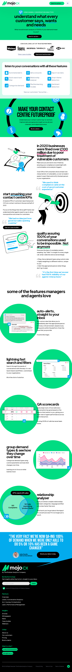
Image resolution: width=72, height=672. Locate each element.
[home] (11, 3)
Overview (5, 597)
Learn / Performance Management (13, 605)
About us (5, 633)
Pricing (4, 638)
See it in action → (56, 3)
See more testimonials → (44, 54)
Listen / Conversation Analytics (12, 599)
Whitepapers (6, 616)
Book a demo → (36, 129)
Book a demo (6, 640)
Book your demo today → (48, 555)
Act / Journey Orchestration (11, 602)
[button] (68, 3)
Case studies (6, 621)
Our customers (7, 635)
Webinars (5, 624)
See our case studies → (12, 227)
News (4, 619)
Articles (4, 614)
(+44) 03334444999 (10, 649)
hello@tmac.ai (8, 653)
